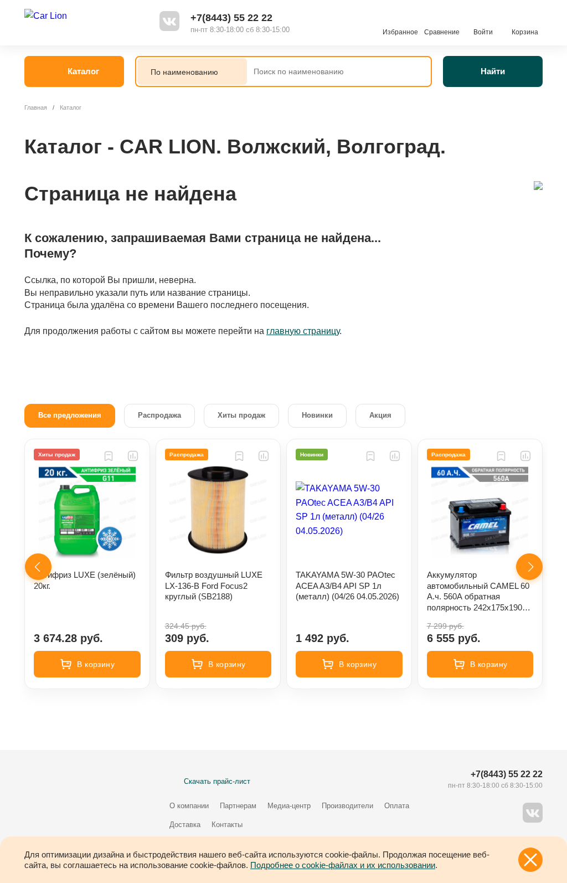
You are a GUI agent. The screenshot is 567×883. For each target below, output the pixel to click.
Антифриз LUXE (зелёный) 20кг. (85, 580)
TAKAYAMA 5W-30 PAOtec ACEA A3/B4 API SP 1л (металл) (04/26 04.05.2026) (347, 585)
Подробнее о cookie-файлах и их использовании (342, 865)
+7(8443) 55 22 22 (231, 17)
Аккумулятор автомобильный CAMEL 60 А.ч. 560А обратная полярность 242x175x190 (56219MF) (478, 591)
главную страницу (302, 331)
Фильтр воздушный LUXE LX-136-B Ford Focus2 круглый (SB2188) (213, 585)
